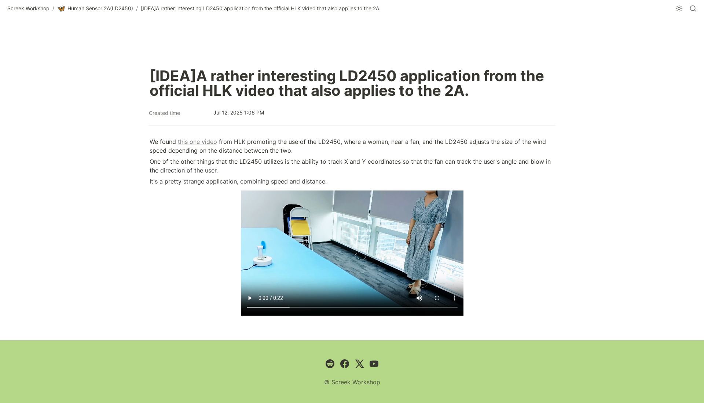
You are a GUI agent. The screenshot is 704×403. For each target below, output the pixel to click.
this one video (197, 141)
